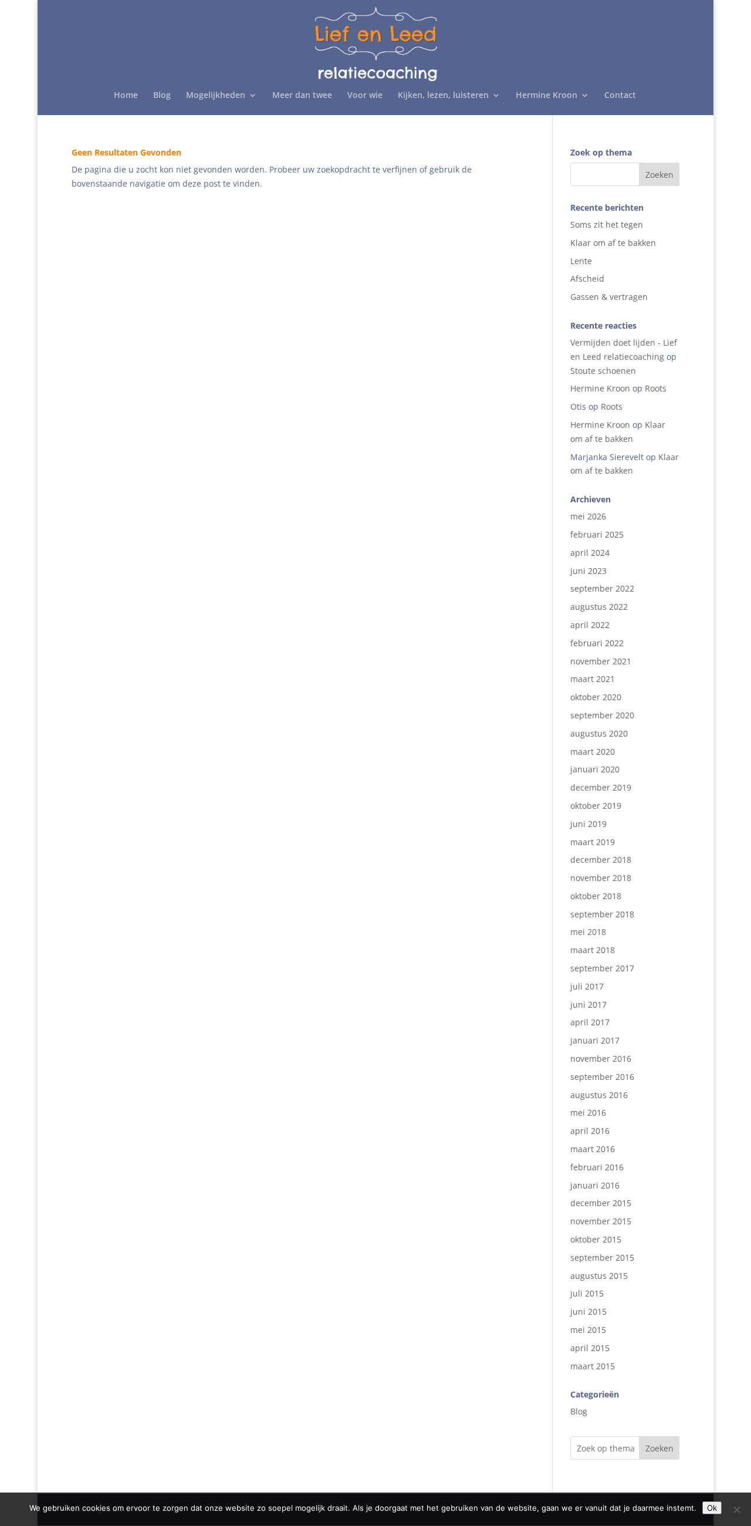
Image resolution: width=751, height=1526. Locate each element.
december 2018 (600, 859)
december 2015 (600, 1202)
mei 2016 (588, 1112)
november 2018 (600, 877)
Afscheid (587, 278)
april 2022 (590, 624)
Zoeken (659, 1448)
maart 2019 (592, 842)
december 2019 (600, 787)
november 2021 (600, 661)
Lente (581, 260)
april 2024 (590, 552)
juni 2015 (588, 1311)
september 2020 (602, 715)
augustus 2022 (599, 606)
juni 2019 (588, 823)
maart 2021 (592, 678)
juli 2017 (587, 986)
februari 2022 (597, 643)
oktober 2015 (595, 1239)
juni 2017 (588, 1004)
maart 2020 (592, 751)
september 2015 (602, 1257)
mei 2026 (588, 516)
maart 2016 (592, 1148)
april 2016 (590, 1130)
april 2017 (590, 1022)
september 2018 (602, 914)
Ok (712, 1508)
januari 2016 (595, 1185)
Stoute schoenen (603, 370)
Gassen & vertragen (609, 296)
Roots (656, 388)
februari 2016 (597, 1167)
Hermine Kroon (546, 95)
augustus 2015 (599, 1275)
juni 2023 (588, 570)
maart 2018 (592, 950)
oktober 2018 (595, 896)
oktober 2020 (595, 697)
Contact (620, 95)
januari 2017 (595, 1040)
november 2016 (600, 1058)
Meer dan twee (302, 95)
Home (126, 95)
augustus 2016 (599, 1094)
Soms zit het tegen (606, 224)
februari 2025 (597, 534)
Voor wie (365, 95)
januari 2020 (595, 769)
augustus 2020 (599, 733)
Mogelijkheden (215, 95)
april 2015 (590, 1347)
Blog (162, 95)
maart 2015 (592, 1366)
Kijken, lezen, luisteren (443, 95)
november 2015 (600, 1221)
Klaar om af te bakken (613, 242)
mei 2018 (588, 931)
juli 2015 (587, 1293)
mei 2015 (588, 1329)
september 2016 (602, 1076)
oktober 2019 (595, 805)
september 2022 (602, 588)
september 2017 (602, 968)
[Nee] (736, 1509)
